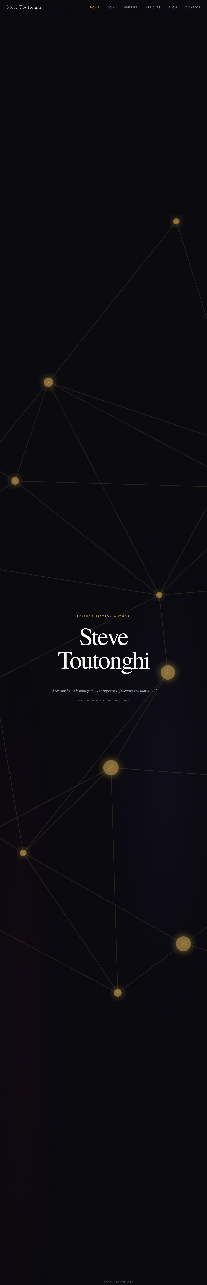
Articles (153, 7)
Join (111, 7)
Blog (173, 7)
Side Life (130, 7)
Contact (193, 7)
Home (95, 7)
